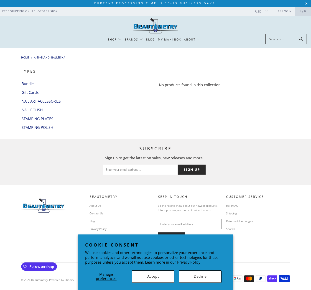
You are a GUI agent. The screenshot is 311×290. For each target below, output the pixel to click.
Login (287, 11)
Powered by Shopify (61, 280)
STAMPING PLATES (37, 118)
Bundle (28, 83)
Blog (92, 221)
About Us (95, 206)
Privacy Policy (188, 262)
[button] (115, 40)
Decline (200, 276)
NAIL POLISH (32, 109)
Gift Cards (30, 92)
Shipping (231, 213)
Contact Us (96, 213)
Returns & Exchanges (239, 221)
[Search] (300, 39)
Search (230, 229)
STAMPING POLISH (37, 127)
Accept (153, 276)
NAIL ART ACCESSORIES (41, 101)
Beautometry (39, 280)
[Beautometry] (155, 26)
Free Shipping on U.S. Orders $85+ (30, 11)
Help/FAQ (232, 206)
